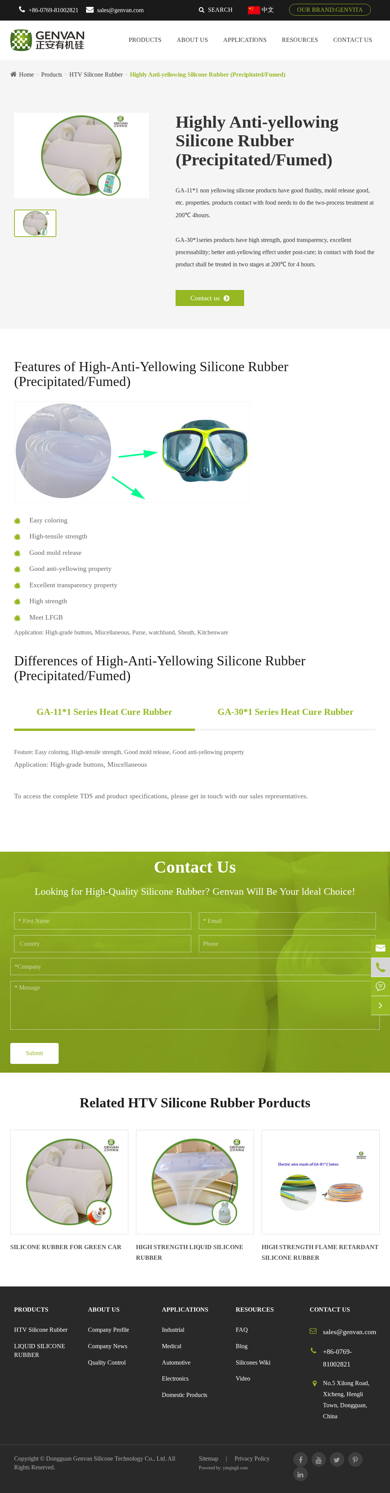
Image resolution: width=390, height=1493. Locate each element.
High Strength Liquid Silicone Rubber (189, 1252)
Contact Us (352, 40)
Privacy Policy (252, 1458)
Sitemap (208, 1458)
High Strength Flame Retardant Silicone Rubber (320, 1252)
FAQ (242, 1329)
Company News (107, 1346)
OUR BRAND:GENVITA (330, 9)
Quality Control (107, 1362)
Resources (300, 40)
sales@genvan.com (120, 10)
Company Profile (108, 1329)
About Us (192, 40)
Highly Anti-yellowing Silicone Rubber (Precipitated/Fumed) (207, 74)
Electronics (175, 1378)
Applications (245, 40)
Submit (34, 1053)
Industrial (173, 1329)
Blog (242, 1346)
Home (26, 74)
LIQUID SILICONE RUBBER (39, 1350)
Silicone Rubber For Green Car (65, 1247)
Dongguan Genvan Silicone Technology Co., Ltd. (106, 1458)
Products (145, 40)
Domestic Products (184, 1395)
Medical (171, 1346)
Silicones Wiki (253, 1362)
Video (243, 1378)
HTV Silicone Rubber (96, 74)
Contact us (206, 298)
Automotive (176, 1362)
